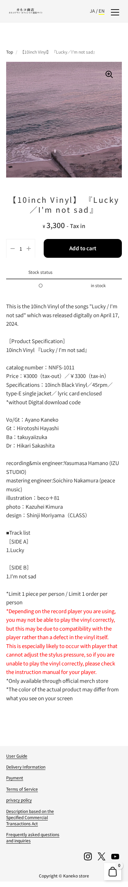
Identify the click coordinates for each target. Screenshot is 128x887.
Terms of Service (22, 789)
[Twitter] (101, 856)
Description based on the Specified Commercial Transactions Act (30, 817)
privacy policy (19, 800)
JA (92, 11)
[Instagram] (88, 856)
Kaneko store (76, 875)
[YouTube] (115, 856)
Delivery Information (25, 767)
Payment (14, 777)
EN (101, 11)
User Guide (16, 756)
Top (9, 52)
